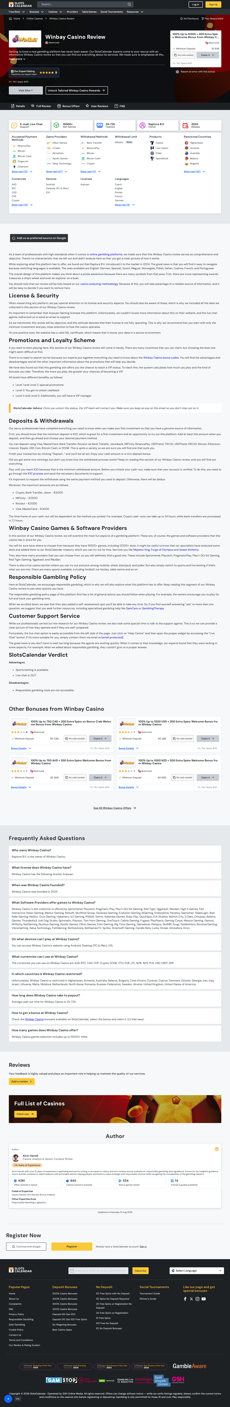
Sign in (143, 1246)
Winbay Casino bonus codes (161, 357)
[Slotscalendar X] (192, 1299)
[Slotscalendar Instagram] (198, 1299)
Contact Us (15, 1334)
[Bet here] (21, 82)
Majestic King (141, 549)
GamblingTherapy (153, 608)
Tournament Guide (150, 1293)
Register (72, 1246)
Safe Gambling (17, 1324)
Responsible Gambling (21, 1319)
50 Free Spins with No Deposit (113, 1293)
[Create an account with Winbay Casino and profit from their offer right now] (101, 748)
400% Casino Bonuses (64, 1298)
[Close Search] (129, 4)
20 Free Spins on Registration (112, 1312)
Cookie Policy (16, 1329)
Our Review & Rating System (24, 1345)
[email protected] (112, 637)
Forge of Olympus (162, 549)
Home (12, 1293)
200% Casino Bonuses (64, 1309)
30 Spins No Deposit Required (112, 1298)
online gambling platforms (106, 254)
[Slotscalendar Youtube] (205, 1299)
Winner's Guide (148, 1298)
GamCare (132, 608)
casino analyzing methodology (99, 284)
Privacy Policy (16, 1314)
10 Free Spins (103, 1317)
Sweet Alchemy (189, 549)
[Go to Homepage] (20, 4)
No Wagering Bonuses (64, 1324)
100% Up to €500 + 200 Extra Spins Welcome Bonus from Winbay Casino (195, 36)
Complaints (15, 1303)
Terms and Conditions (21, 1340)
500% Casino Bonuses (64, 1293)
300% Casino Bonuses (64, 1303)
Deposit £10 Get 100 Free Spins (69, 1319)
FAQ (11, 1309)
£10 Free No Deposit (107, 1323)
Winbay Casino (34, 1019)
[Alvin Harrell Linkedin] (216, 1149)
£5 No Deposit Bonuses (109, 1328)
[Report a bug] (195, 71)
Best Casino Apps (62, 1329)
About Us (14, 1298)
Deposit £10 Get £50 (63, 1314)
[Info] (8, 1399)
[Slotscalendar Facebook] (186, 1299)
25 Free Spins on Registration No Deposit (114, 1305)
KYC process (35, 473)
